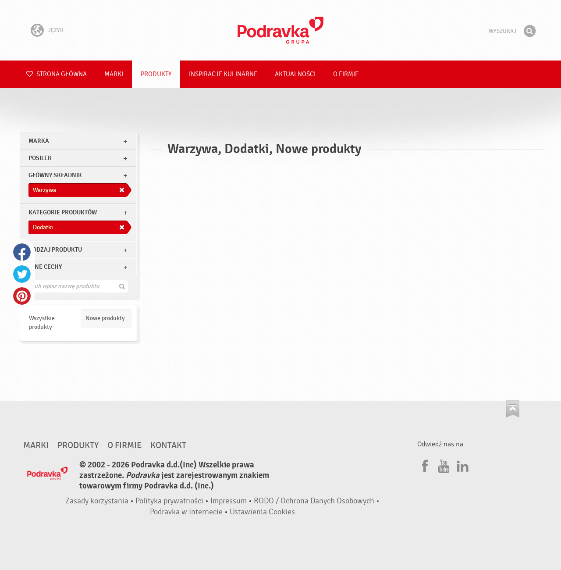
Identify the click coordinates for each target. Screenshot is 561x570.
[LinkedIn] (461, 465)
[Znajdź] (529, 31)
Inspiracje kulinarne (223, 74)
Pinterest (22, 296)
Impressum (228, 501)
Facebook (22, 252)
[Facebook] (423, 465)
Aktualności (295, 74)
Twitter (22, 274)
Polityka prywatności (169, 501)
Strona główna (61, 74)
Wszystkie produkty (42, 322)
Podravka (280, 30)
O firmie (346, 74)
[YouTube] (442, 465)
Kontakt (168, 445)
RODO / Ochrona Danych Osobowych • (317, 501)
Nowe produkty (105, 318)
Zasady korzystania (96, 501)
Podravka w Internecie (186, 512)
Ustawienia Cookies (262, 512)
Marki (113, 74)
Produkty (156, 74)
